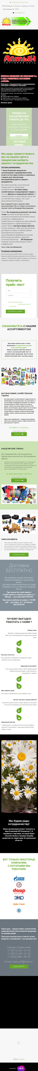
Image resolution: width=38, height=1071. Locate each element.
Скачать (18, 434)
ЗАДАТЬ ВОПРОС (19, 966)
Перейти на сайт (19, 554)
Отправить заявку (15, 311)
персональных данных (15, 302)
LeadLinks (21, 1059)
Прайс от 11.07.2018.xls (20, 428)
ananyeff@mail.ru (19, 1014)
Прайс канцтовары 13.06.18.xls (20, 474)
